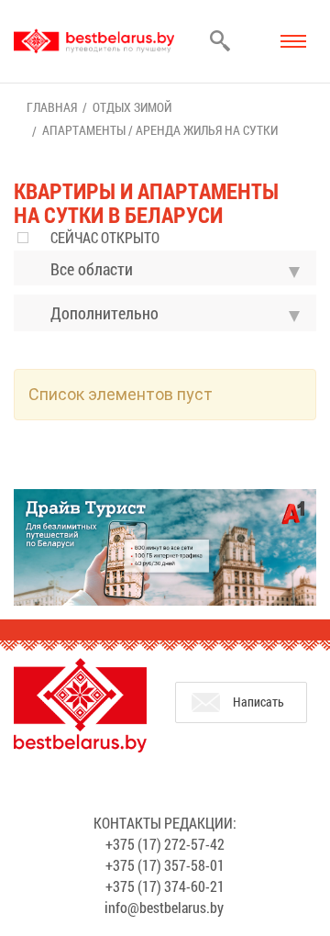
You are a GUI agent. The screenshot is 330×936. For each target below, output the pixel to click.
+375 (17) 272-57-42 (165, 843)
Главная (52, 107)
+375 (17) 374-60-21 (165, 886)
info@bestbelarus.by (164, 907)
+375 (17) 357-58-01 (165, 865)
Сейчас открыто (105, 237)
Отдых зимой (132, 107)
